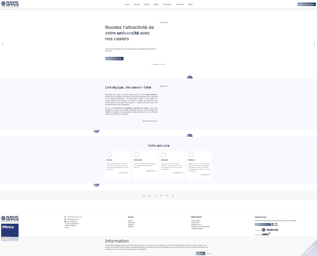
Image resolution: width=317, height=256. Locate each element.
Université (137, 4)
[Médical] (161, 64)
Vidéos (190, 4)
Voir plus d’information (149, 121)
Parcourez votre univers (114, 58)
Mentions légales (197, 228)
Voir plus (208, 253)
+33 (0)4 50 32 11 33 (74, 217)
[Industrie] (158, 64)
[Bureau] (152, 64)
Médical (156, 4)
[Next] (292, 43)
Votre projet (180, 4)
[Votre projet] (164, 64)
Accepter (200, 253)
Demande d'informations (306, 4)
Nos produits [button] (167, 4)
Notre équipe (195, 220)
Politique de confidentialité (200, 226)
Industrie (147, 4)
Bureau (127, 4)
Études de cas (196, 224)
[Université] (155, 64)
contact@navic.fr (73, 219)
